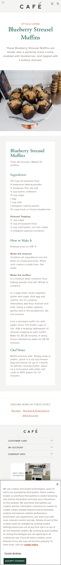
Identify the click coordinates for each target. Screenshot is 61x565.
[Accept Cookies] (57, 484)
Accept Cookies (15, 561)
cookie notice (31, 544)
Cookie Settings (12, 553)
